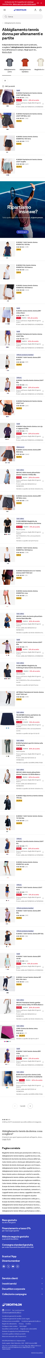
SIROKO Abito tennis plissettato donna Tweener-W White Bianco (28, 773)
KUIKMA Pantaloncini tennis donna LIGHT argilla (29, 160)
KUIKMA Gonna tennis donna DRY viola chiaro (28, 312)
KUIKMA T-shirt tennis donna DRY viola (28, 1052)
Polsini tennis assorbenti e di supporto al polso (19, 1195)
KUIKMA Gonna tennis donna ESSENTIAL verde (27, 863)
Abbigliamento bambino (25, 71)
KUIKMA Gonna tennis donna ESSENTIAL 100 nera (27, 138)
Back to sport (22, 232)
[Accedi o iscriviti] (35, 9)
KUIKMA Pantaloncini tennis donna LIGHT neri (29, 402)
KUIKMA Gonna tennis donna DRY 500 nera (28, 451)
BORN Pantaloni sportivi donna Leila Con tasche (29, 744)
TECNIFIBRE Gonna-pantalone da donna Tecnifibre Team (28, 716)
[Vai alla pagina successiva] (30, 1106)
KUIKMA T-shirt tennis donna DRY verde (28, 957)
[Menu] (4, 9)
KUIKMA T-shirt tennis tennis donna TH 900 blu (29, 817)
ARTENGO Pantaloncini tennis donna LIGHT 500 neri (30, 693)
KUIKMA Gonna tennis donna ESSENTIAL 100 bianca (27, 286)
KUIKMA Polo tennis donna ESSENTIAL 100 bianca (26, 266)
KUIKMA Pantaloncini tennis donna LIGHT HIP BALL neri (29, 115)
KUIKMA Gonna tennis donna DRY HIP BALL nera (28, 497)
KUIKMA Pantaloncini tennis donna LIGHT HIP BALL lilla (29, 94)
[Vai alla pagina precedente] (14, 1106)
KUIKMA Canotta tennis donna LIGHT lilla (30, 381)
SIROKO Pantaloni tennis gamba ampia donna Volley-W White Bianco (29, 1004)
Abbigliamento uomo (9, 71)
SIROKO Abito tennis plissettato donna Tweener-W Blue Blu (28, 473)
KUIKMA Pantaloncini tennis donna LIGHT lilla (29, 335)
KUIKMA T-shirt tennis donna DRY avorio (28, 358)
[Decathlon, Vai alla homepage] (20, 10)
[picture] (7, 97)
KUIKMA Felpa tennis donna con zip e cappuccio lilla (29, 427)
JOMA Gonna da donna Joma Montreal (27, 1029)
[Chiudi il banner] (41, 3)
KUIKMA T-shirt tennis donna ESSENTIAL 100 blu (27, 243)
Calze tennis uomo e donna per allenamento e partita (22, 1162)
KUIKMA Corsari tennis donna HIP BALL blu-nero (28, 978)
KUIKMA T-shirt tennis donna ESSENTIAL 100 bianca (27, 549)
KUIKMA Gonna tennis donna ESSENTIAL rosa (27, 592)
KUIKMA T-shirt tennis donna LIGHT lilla (29, 643)
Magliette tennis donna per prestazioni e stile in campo (22, 1153)
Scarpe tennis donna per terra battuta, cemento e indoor (23, 1189)
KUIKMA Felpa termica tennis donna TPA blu (29, 797)
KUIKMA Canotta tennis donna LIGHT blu (30, 842)
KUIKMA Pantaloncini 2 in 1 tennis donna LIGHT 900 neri (28, 572)
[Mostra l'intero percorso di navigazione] (3, 23)
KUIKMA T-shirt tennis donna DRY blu (29, 934)
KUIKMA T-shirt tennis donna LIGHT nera (29, 888)
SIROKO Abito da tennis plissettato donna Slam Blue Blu (29, 617)
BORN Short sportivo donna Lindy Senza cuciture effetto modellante (29, 1076)
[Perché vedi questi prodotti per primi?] (3, 86)
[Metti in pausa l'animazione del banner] (38, 3)
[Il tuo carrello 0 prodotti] (40, 9)
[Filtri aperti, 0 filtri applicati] (5, 80)
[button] (43, 104)
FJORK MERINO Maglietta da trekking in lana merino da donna (28, 522)
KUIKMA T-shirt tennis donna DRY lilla (28, 912)
